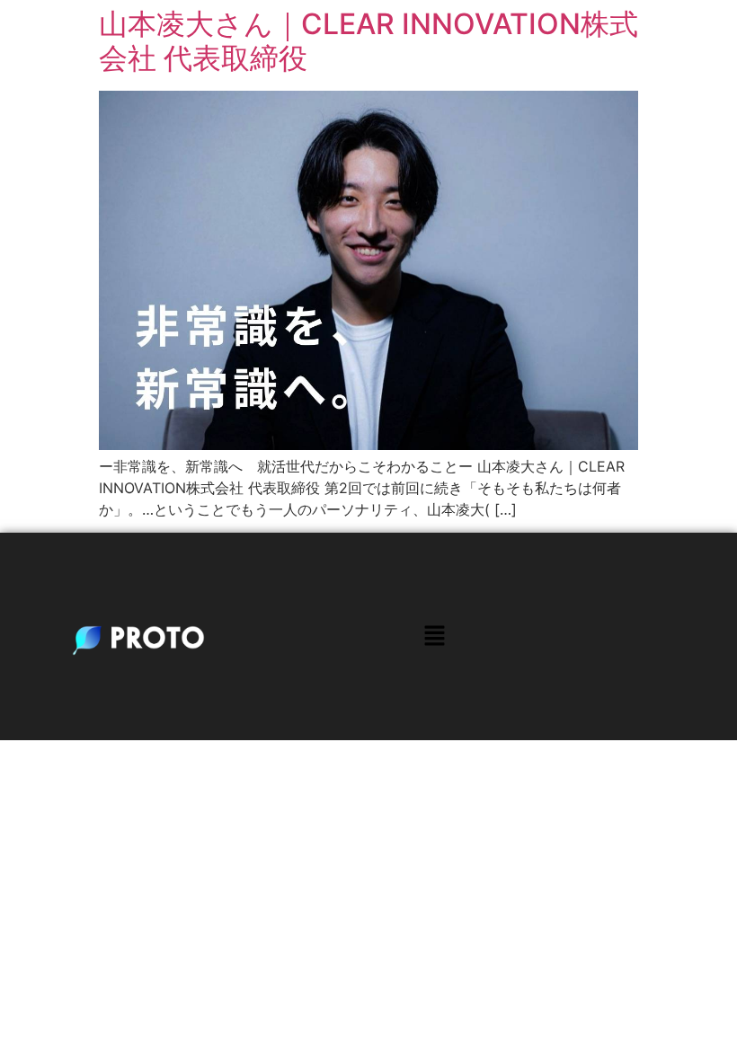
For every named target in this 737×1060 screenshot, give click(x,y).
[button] (434, 636)
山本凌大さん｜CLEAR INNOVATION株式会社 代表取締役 (368, 40)
